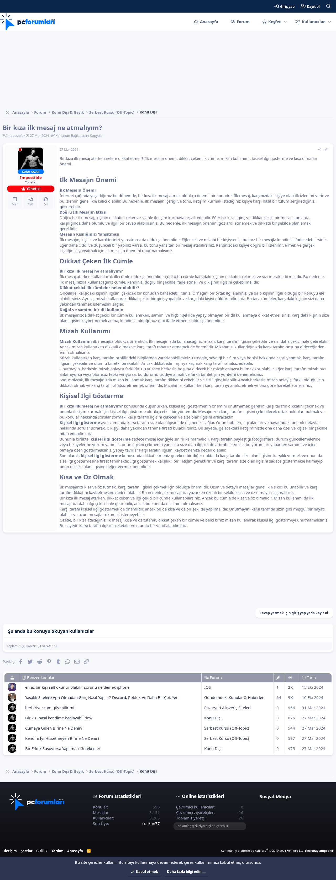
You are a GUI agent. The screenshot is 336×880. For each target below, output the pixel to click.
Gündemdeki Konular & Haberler (234, 697)
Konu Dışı (213, 717)
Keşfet (274, 21)
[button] (285, 22)
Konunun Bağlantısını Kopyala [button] (78, 135)
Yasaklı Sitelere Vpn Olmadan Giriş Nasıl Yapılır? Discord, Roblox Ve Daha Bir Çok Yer (101, 697)
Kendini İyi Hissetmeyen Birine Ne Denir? (62, 738)
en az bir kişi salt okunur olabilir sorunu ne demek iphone (77, 687)
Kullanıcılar (313, 21)
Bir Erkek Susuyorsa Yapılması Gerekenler (62, 748)
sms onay (311, 850)
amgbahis (326, 850)
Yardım (57, 851)
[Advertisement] (160, 70)
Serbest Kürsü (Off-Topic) (226, 728)
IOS (207, 687)
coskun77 (151, 823)
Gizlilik (42, 851)
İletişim (10, 851)
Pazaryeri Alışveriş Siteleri (227, 707)
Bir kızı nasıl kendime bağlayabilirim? (59, 717)
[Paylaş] (320, 150)
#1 (327, 149)
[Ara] (328, 6)
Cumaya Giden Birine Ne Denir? (53, 728)
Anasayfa (209, 21)
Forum (243, 21)
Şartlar (27, 851)
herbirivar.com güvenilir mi (49, 707)
